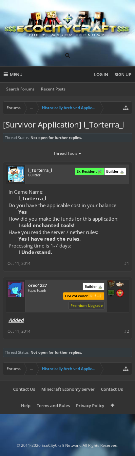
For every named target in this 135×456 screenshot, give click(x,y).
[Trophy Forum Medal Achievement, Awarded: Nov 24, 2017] (120, 293)
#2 (126, 331)
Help (25, 405)
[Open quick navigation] (126, 108)
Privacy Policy (90, 405)
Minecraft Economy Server (68, 389)
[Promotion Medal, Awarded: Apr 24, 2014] (111, 284)
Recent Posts (53, 89)
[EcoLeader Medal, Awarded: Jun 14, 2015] (120, 284)
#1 (126, 263)
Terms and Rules (53, 405)
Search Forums (20, 89)
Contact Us (24, 389)
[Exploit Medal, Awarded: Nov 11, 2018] (111, 293)
